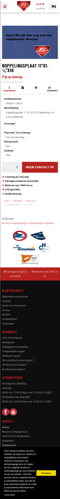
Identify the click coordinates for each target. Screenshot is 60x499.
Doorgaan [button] (46, 473)
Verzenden (8, 323)
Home (6, 223)
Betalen (6, 314)
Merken (49, 223)
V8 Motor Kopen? (11, 355)
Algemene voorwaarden (15, 296)
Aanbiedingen (20, 223)
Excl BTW (40, 9)
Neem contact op (40, 167)
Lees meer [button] (9, 494)
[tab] (9, 87)
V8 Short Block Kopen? (14, 364)
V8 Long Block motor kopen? (18, 360)
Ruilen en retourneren (14, 305)
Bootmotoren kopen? (13, 369)
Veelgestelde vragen (13, 351)
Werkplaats (8, 342)
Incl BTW (40, 4)
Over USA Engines (12, 337)
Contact (6, 301)
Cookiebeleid (9, 319)
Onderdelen (36, 223)
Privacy (6, 310)
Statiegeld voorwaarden (15, 346)
